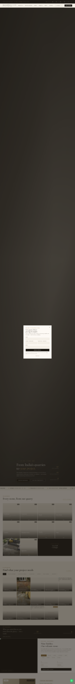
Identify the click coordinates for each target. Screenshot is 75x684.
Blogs (35, 5)
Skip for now (37, 355)
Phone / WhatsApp (29, 341)
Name (27, 337)
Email (27, 345)
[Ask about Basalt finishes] (71, 680)
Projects (41, 5)
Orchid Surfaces (28, 5)
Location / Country (42, 341)
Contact (51, 5)
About (46, 5)
